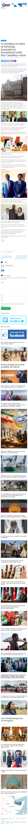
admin (3, 57)
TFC (11, 823)
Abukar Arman (4, 724)
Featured (3, 40)
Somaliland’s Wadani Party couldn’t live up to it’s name (7, 257)
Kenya (2, 823)
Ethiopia (7, 823)
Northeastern (22, 822)
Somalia (24, 818)
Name (2, 294)
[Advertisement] (14, 24)
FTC (6, 252)
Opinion (3, 819)
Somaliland (9, 252)
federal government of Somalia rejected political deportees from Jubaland (21, 257)
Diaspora (23, 821)
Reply (3, 270)
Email (2, 297)
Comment (2, 282)
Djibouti (3, 822)
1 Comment (16, 57)
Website (2, 300)
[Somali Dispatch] (14, 5)
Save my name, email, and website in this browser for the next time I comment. (13, 305)
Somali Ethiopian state (11, 822)
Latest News (12, 251)
